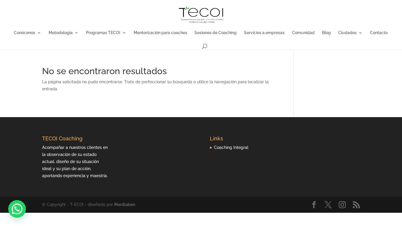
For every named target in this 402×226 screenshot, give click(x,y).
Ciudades (347, 33)
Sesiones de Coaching (216, 33)
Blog (326, 33)
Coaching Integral (231, 147)
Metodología (61, 33)
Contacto (379, 33)
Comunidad (303, 33)
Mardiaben (124, 204)
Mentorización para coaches (160, 33)
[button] (17, 209)
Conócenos (24, 33)
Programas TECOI (103, 33)
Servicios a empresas (264, 33)
